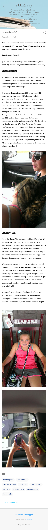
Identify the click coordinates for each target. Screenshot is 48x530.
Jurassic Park (18, 489)
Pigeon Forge (32, 489)
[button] (44, 33)
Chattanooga (22, 480)
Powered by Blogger (24, 515)
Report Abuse (24, 525)
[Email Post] (3, 475)
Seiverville (7, 494)
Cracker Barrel (9, 485)
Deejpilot (29, 519)
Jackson (6, 489)
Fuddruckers (36, 485)
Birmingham (8, 480)
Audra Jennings (24, 6)
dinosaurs (23, 485)
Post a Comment (11, 503)
